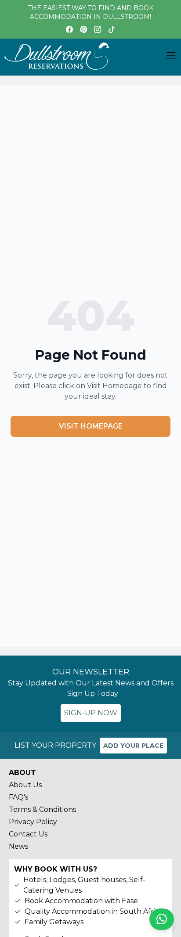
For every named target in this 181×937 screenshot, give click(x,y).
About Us (25, 785)
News (18, 846)
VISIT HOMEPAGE (91, 426)
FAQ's (18, 797)
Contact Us (28, 834)
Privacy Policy (33, 822)
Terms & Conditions (42, 809)
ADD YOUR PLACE (133, 746)
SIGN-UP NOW (90, 713)
